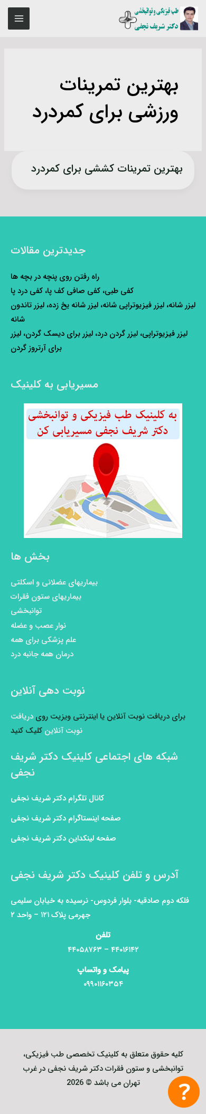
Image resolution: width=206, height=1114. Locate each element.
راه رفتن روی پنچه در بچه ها (55, 277)
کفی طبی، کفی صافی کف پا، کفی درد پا (72, 291)
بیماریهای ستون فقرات (46, 597)
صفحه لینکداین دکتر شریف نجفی (63, 839)
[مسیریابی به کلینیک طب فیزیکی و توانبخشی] (103, 470)
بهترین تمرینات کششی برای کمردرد (107, 169)
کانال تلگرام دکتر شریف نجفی (57, 798)
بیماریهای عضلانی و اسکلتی (54, 583)
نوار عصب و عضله (38, 626)
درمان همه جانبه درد (42, 654)
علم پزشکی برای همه (43, 640)
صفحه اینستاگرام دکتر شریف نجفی (66, 819)
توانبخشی (26, 611)
